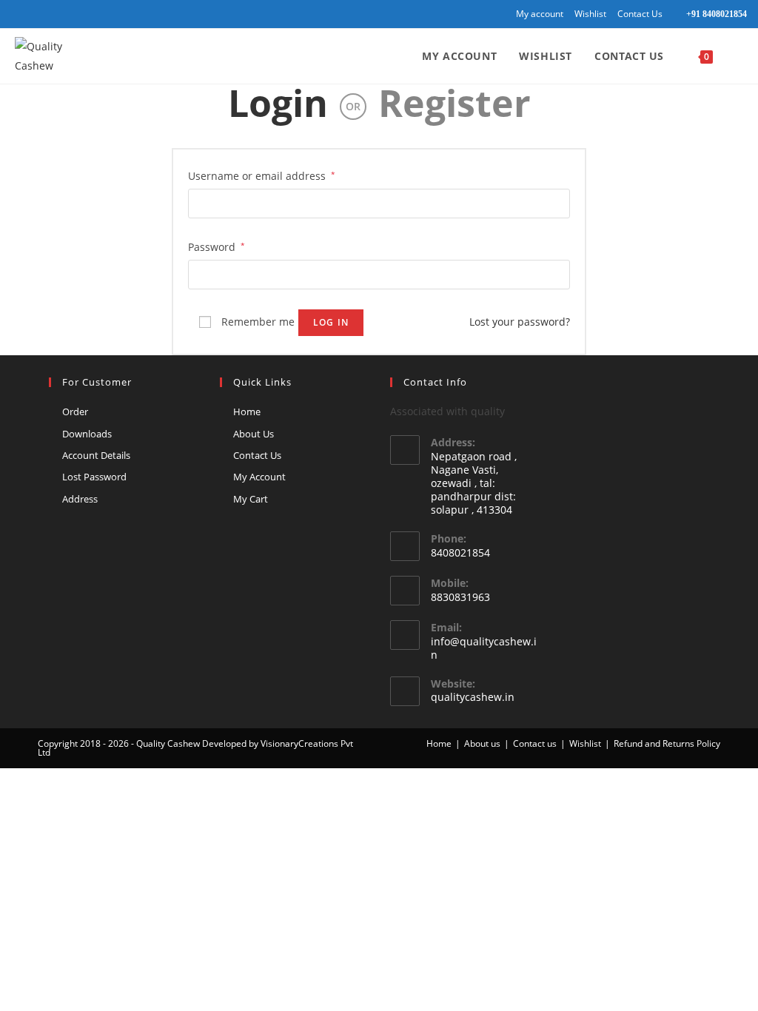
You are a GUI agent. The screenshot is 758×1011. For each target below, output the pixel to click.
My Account (259, 476)
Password (216, 246)
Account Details (96, 455)
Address (80, 499)
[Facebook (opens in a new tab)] (17, 14)
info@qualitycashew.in (484, 648)
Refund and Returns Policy (667, 743)
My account (539, 13)
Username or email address (261, 175)
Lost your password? (519, 322)
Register (454, 103)
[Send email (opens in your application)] (66, 14)
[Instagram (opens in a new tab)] (32, 14)
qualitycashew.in (472, 697)
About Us (253, 433)
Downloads (87, 433)
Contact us (535, 743)
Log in (331, 322)
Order (75, 411)
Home (247, 411)
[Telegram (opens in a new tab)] (83, 14)
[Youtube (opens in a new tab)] (49, 14)
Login (278, 103)
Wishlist (590, 13)
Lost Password (94, 476)
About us (482, 743)
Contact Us (640, 13)
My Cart (250, 499)
